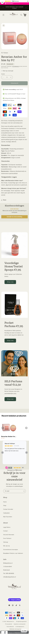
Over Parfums (7, 538)
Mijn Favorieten (7, 516)
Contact (5, 531)
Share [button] (4, 200)
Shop (4, 505)
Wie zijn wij (6, 545)
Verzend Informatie (8, 534)
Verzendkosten (15, 66)
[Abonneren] (24, 491)
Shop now (10, 282)
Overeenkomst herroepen (10, 549)
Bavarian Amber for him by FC (8, 436)
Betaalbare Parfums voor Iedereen (13, 553)
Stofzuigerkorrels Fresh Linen (16, 628)
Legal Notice (6, 527)
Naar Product (7, 631)
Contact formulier (8, 509)
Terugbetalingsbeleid (21, 621)
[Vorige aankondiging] (3, 7)
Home (5, 502)
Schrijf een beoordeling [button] (14, 216)
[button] (3, 15)
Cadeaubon (6, 513)
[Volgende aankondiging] (26, 7)
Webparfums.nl (10, 621)
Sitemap (5, 542)
